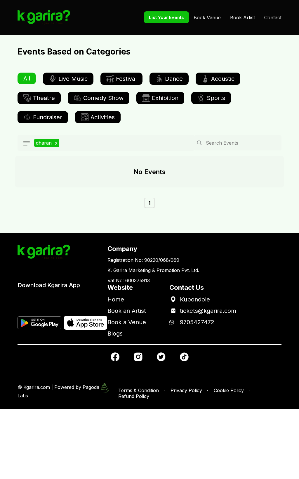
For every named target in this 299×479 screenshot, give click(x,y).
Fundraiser (47, 117)
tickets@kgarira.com (208, 310)
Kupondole (195, 299)
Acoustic (222, 78)
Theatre (44, 97)
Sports (216, 97)
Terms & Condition (138, 390)
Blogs (115, 333)
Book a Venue (126, 322)
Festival (126, 78)
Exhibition (165, 97)
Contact (272, 17)
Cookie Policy (229, 390)
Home (115, 299)
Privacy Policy (186, 390)
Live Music (73, 78)
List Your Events (166, 17)
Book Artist (242, 17)
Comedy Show (103, 97)
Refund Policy (133, 396)
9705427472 (197, 322)
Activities (103, 117)
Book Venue (207, 17)
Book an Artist (126, 310)
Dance (174, 78)
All (26, 78)
